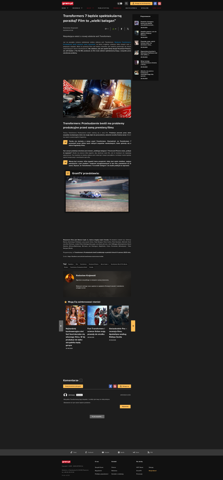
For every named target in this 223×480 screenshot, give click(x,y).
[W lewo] (61, 325)
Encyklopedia (131, 8)
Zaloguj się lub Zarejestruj (142, 3)
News (64, 8)
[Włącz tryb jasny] (120, 3)
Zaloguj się (126, 386)
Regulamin (98, 471)
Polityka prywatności (101, 474)
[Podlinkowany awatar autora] (69, 278)
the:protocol (152, 471)
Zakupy (151, 467)
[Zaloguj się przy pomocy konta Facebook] (155, 3)
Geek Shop (157, 8)
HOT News (139, 467)
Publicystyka (103, 8)
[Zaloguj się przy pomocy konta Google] (159, 3)
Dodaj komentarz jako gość (73, 386)
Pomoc (114, 467)
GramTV (139, 471)
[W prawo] (133, 325)
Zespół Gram (99, 467)
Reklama (114, 471)
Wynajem (145, 8)
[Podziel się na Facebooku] (121, 29)
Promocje (117, 8)
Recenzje (76, 8)
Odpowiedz (125, 406)
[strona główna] (72, 3)
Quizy (89, 8)
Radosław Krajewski (70, 28)
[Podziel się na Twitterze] (128, 29)
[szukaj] (126, 3)
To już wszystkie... (97, 416)
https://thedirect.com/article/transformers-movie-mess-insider (85, 256)
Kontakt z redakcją (118, 474)
